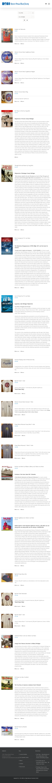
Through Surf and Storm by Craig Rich (24, 165)
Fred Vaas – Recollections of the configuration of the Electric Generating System (42, 756)
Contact (21, 763)
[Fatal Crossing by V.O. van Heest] (7, 246)
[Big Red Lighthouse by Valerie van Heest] (7, 524)
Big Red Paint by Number (21, 726)
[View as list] (27, 20)
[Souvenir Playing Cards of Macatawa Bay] (7, 363)
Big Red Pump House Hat (21, 574)
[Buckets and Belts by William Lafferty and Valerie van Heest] (7, 473)
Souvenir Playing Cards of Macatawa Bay (24, 359)
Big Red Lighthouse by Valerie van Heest (24, 518)
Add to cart (17, 43)
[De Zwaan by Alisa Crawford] (7, 683)
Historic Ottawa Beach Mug (21, 92)
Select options (18, 393)
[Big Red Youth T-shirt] (7, 386)
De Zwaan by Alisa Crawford (22, 677)
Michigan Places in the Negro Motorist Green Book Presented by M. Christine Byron (42, 769)
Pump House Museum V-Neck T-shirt (24, 445)
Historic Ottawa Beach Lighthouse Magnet (25, 71)
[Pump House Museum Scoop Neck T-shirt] (7, 431)
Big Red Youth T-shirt (20, 380)
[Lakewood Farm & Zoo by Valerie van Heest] (7, 641)
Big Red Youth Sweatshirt (21, 593)
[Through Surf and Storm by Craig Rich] (7, 173)
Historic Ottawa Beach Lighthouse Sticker (25, 52)
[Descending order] (33, 12)
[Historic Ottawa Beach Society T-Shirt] (7, 409)
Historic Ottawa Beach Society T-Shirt (24, 402)
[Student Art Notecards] (7, 35)
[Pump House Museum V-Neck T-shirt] (7, 451)
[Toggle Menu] (49, 3)
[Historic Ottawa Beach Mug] (7, 97)
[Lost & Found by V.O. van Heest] (7, 304)
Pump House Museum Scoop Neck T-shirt (25, 424)
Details (23, 43)
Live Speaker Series (24, 757)
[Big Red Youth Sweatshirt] (7, 599)
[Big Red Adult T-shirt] (7, 621)
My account (22, 766)
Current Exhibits (23, 754)
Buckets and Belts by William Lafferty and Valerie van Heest (29, 466)
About (21, 760)
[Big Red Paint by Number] (7, 731)
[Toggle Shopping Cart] (46, 4)
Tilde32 (37, 778)
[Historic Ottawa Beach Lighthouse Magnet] (7, 77)
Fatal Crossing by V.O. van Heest (22, 238)
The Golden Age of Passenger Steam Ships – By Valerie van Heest (42, 762)
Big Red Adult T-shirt (20, 614)
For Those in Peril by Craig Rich (22, 111)
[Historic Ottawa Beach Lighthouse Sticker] (7, 57)
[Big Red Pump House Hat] (7, 577)
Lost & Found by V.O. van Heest (22, 296)
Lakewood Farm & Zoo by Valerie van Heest (25, 635)
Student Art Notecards (20, 29)
